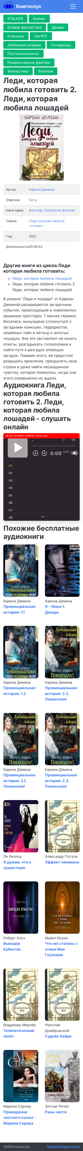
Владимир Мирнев (19, 1025)
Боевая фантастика (25, 27)
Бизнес (39, 18)
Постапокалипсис (23, 53)
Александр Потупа (61, 856)
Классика (16, 36)
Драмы (58, 27)
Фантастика (18, 71)
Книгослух (28, 6)
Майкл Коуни (56, 938)
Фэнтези (45, 71)
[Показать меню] (73, 6)
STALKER (15, 18)
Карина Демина (17, 601)
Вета (33, 200)
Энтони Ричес (57, 1106)
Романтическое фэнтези (29, 62)
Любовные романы (24, 45)
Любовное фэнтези (59, 210)
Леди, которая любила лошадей (42, 278)
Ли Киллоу (12, 856)
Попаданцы (61, 45)
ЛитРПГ (41, 36)
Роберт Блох (14, 938)
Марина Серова (17, 1106)
